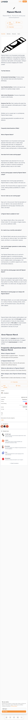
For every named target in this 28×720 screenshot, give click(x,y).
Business (24, 399)
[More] (21, 717)
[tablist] (14, 34)
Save (19, 22)
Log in (20, 1)
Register (24, 1)
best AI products (13, 342)
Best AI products (14, 463)
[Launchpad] (6, 717)
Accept (5, 711)
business (13, 338)
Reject (5, 708)
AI (3, 342)
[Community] (10, 717)
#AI (2, 414)
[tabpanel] (14, 208)
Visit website (11, 23)
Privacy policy (14, 706)
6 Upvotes (11, 27)
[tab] (3, 34)
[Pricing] (17, 717)
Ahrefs (26, 405)
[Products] (14, 717)
